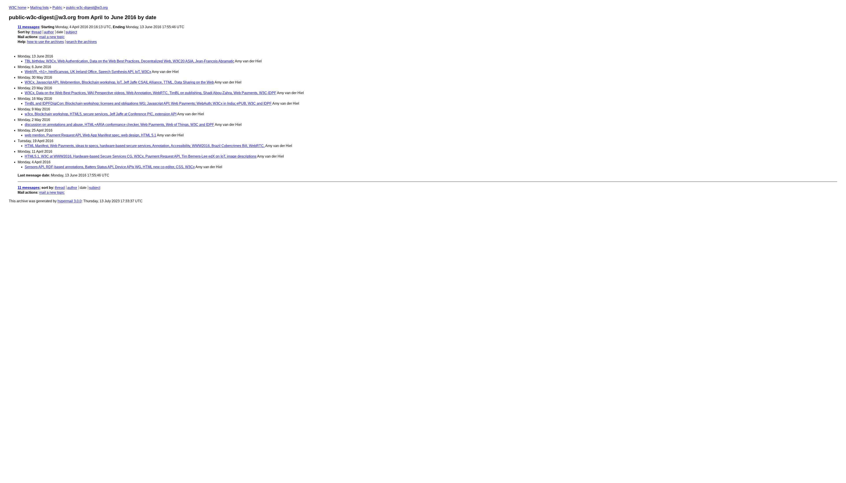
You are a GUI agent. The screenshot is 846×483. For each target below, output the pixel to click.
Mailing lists (39, 7)
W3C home (17, 7)
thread (36, 32)
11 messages (28, 27)
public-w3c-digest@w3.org (87, 7)
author (49, 32)
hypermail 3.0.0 (70, 201)
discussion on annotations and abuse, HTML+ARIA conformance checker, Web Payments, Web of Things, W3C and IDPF (119, 124)
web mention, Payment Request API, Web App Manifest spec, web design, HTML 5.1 (90, 135)
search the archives (81, 42)
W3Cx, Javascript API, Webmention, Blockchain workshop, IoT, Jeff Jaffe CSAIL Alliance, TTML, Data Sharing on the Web (119, 82)
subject (71, 32)
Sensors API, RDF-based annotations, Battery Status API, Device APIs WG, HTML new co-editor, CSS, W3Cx (110, 167)
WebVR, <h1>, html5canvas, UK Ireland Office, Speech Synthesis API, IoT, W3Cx (88, 72)
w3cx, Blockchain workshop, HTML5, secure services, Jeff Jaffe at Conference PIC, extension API (100, 114)
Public (57, 7)
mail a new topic (52, 37)
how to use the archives (45, 42)
